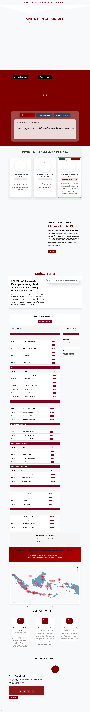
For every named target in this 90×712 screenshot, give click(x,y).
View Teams (13, 697)
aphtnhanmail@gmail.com (18, 682)
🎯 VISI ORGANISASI (44, 115)
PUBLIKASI (51, 2)
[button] (46, 95)
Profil (54, 341)
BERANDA (26, 2)
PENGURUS (43, 2)
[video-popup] (55, 669)
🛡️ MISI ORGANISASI (62, 115)
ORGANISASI (35, 2)
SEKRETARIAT (59, 2)
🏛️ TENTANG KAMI (27, 115)
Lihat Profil (52, 251)
